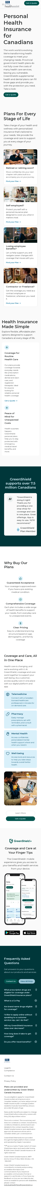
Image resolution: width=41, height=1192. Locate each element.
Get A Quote (31, 3)
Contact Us (9, 1076)
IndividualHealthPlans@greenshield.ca (18, 1185)
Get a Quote (10, 401)
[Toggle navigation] (3, 4)
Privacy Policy (10, 1081)
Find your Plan (12, 181)
